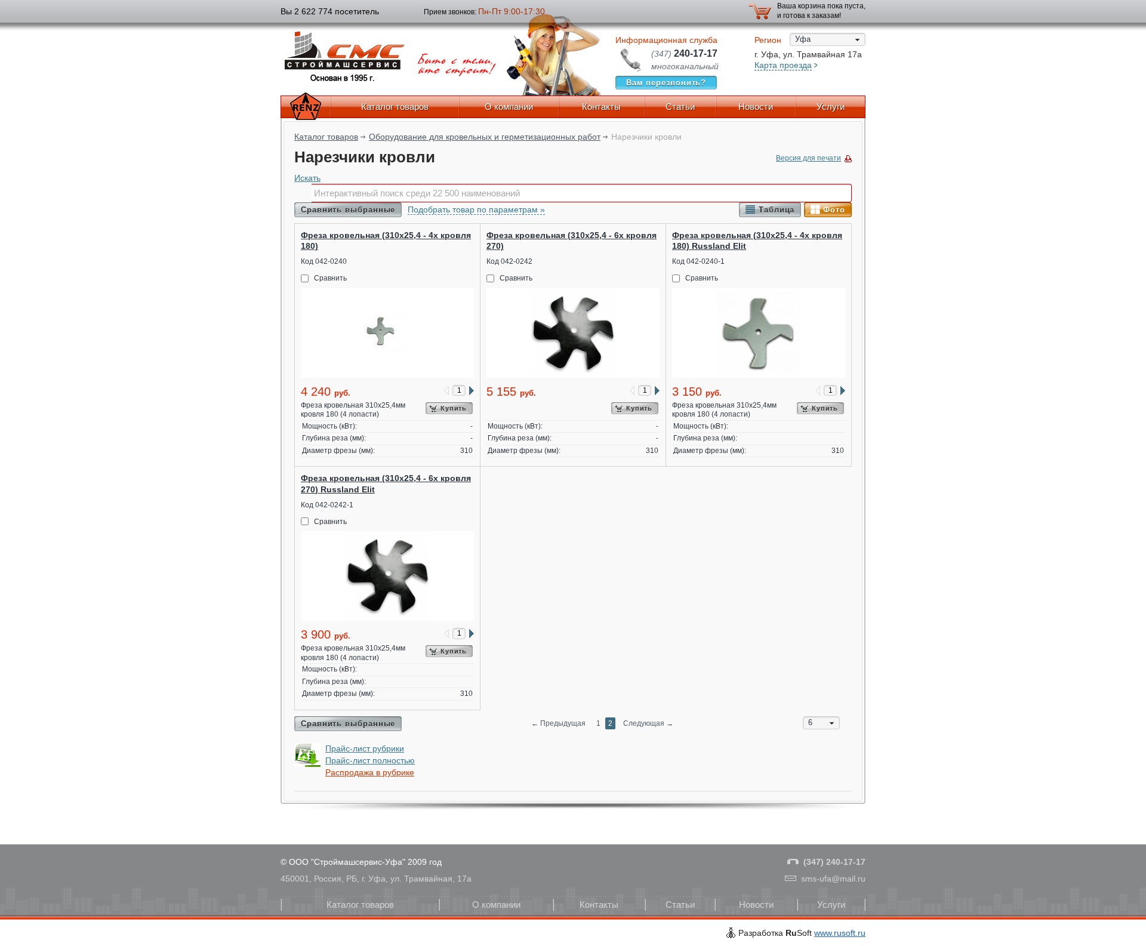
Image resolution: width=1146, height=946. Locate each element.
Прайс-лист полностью (370, 760)
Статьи (680, 106)
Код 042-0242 (509, 261)
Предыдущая (558, 723)
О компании (509, 106)
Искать (307, 178)
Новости (755, 106)
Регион (767, 40)
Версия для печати (808, 158)
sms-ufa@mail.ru (833, 878)
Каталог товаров (395, 106)
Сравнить (330, 278)
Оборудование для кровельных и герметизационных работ (484, 136)
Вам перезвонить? (666, 82)
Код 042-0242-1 (327, 505)
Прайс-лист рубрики (364, 748)
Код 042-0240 (324, 261)
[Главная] (305, 107)
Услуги (831, 106)
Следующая (648, 723)
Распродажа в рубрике (369, 772)
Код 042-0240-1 (698, 261)
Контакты (601, 106)
